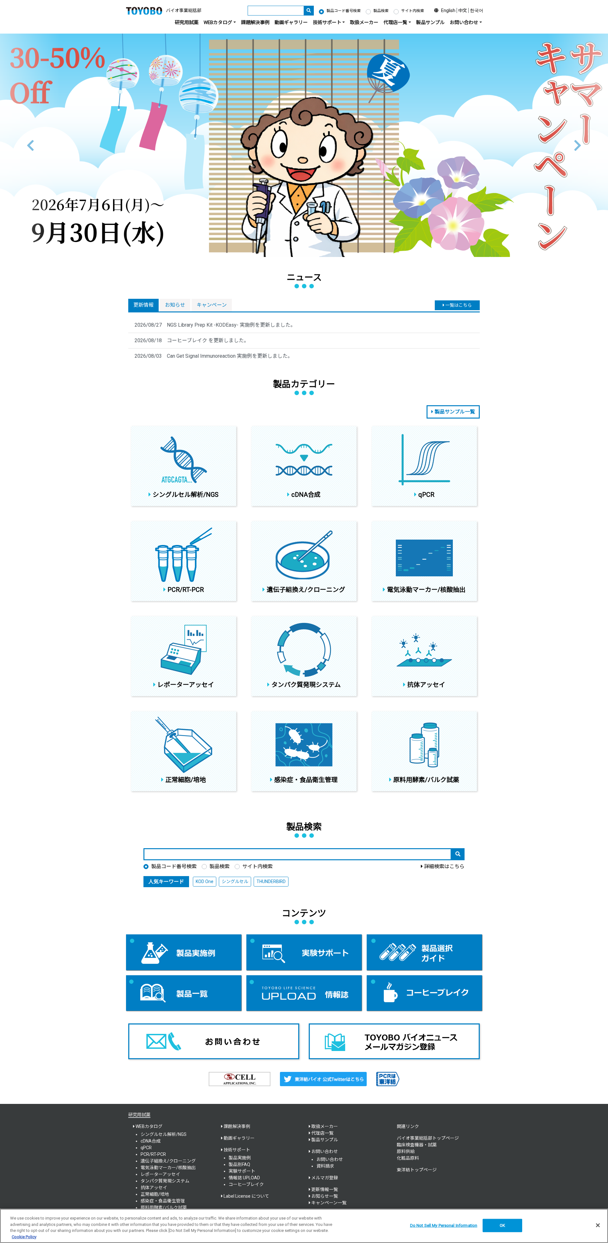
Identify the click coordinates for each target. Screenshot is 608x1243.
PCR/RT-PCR (153, 1154)
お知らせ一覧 (324, 1196)
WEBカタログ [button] (218, 22)
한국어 (476, 10)
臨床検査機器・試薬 (417, 1144)
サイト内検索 (412, 11)
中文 (462, 10)
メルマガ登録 (324, 1177)
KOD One (204, 881)
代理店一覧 (322, 1133)
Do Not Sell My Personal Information (444, 1225)
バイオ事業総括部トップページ (428, 1138)
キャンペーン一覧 (328, 1202)
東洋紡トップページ (417, 1169)
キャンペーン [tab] (212, 305)
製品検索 (381, 11)
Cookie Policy (24, 1236)
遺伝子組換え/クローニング (168, 1160)
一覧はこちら (458, 305)
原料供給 (406, 1151)
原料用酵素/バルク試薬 (164, 1207)
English (448, 10)
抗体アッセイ (154, 1187)
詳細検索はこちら (444, 866)
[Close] (598, 1225)
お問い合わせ (329, 1159)
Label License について (246, 1196)
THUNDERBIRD (271, 881)
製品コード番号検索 (343, 11)
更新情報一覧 (324, 1189)
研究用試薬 (187, 22)
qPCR (146, 1147)
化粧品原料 (408, 1158)
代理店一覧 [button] (395, 22)
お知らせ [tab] (175, 305)
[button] (30, 145)
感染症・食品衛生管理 (163, 1200)
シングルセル (235, 881)
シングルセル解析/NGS (164, 1134)
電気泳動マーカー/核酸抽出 (168, 1167)
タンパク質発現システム (165, 1180)
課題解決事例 (255, 22)
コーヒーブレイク (246, 1184)
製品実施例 (240, 1157)
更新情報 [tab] (143, 305)
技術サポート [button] (327, 22)
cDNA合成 (151, 1141)
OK (502, 1225)
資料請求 (325, 1166)
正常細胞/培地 (155, 1194)
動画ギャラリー (291, 22)
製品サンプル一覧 (454, 412)
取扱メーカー (364, 22)
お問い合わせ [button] (464, 22)
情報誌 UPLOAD (244, 1177)
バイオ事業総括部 (183, 10)
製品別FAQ (239, 1164)
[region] (304, 1226)
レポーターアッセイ (160, 1174)
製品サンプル (430, 22)
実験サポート (242, 1171)
